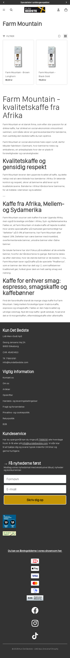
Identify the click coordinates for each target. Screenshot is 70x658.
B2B (5, 424)
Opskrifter (8, 395)
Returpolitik (8, 418)
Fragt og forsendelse (13, 406)
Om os (6, 383)
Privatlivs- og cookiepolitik (16, 412)
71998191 (43, 439)
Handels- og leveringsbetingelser (20, 401)
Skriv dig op (35, 500)
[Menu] (4, 10)
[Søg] (11, 10)
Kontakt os (8, 377)
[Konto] (58, 10)
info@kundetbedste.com (35, 443)
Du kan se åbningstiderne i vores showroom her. (35, 550)
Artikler (6, 389)
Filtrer (10, 36)
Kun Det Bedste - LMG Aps (30, 649)
